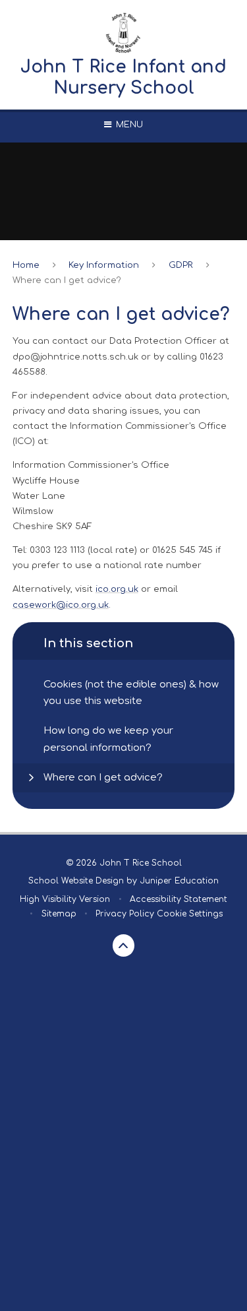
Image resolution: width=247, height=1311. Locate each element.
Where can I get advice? (67, 280)
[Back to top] (124, 945)
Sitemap (58, 913)
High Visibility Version (65, 899)
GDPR (181, 265)
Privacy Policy (125, 913)
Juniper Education (179, 880)
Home (26, 265)
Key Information (104, 265)
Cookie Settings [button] (190, 913)
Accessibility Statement (178, 899)
